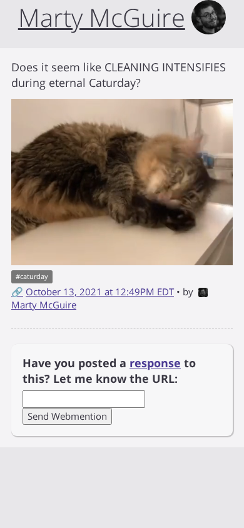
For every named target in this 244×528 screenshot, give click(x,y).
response (155, 362)
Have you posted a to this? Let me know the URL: (109, 371)
